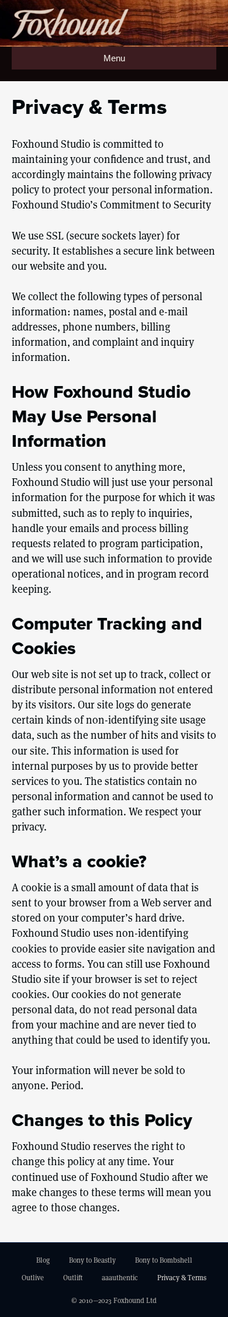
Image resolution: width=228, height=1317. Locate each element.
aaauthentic (120, 1277)
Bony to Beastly (92, 1260)
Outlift (72, 1277)
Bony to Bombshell (163, 1260)
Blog (43, 1260)
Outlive (33, 1277)
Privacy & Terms (181, 1277)
